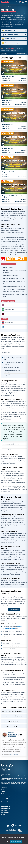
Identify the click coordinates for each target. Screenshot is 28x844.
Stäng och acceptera (16, 841)
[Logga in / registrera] (23, 2)
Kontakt (3, 791)
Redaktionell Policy (5, 796)
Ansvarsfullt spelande (6, 806)
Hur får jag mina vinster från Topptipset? (12, 716)
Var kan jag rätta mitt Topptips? (10, 726)
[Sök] (17, 2)
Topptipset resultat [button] (14, 609)
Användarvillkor (4, 810)
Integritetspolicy (5, 812)
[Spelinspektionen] (20, 831)
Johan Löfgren (11, 48)
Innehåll (3, 53)
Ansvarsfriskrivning (5, 808)
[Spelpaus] (16, 826)
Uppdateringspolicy (5, 798)
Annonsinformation (5, 804)
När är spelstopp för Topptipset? (10, 721)
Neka (7, 841)
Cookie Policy (4, 814)
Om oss (2, 789)
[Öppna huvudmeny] (26, 2)
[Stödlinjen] (11, 831)
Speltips (5, 6)
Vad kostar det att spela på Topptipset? (12, 711)
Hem (2, 6)
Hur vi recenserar (5, 793)
